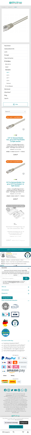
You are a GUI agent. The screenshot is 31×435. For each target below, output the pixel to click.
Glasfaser (9, 83)
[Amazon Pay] (16, 371)
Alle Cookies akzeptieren (16, 426)
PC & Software (9, 86)
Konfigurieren (23, 422)
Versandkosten (9, 395)
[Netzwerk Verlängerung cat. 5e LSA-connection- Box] (15, 213)
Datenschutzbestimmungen (13, 281)
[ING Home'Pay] (15, 362)
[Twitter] (12, 390)
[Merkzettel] (23, 432)
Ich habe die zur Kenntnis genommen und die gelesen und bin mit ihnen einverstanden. (14, 282)
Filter (16, 104)
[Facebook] (5, 390)
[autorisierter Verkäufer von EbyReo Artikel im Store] (15, 323)
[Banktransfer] (3, 371)
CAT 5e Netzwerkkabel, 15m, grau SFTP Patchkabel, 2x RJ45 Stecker (15, 139)
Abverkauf (7, 92)
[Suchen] (13, 432)
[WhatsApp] (22, 390)
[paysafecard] (3, 367)
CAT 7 (8, 78)
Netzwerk (7, 69)
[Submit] (26, 278)
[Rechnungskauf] (18, 358)
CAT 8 (8, 80)
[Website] (25, 390)
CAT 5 (8, 72)
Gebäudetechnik (9, 49)
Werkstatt (7, 89)
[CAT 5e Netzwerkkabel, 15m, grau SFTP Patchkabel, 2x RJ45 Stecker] (15, 124)
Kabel (6, 67)
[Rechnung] (12, 375)
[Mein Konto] (28, 432)
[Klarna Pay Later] (15, 367)
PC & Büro (7, 61)
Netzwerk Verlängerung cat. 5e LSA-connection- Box (15, 227)
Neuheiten (7, 46)
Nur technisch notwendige (11, 422)
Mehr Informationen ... (19, 419)
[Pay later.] (9, 367)
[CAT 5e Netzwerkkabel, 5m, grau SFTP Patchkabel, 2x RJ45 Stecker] (15, 168)
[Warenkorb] (18, 432)
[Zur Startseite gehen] (15, 3)
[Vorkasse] (4, 375)
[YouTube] (15, 390)
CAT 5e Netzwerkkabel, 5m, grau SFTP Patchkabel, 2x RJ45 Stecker (15, 184)
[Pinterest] (19, 390)
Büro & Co (8, 64)
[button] (15, 151)
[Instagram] (8, 390)
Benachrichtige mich (15, 239)
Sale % (6, 98)
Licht (5, 52)
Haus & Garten (8, 58)
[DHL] (12, 382)
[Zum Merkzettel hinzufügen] (23, 129)
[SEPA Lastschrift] (3, 362)
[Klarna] (9, 362)
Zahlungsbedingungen (22, 404)
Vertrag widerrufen (7, 297)
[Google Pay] (24, 358)
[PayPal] (8, 358)
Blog (5, 95)
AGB (12, 282)
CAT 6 (8, 75)
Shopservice (4, 293)
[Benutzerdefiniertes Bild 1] (4, 382)
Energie (6, 55)
